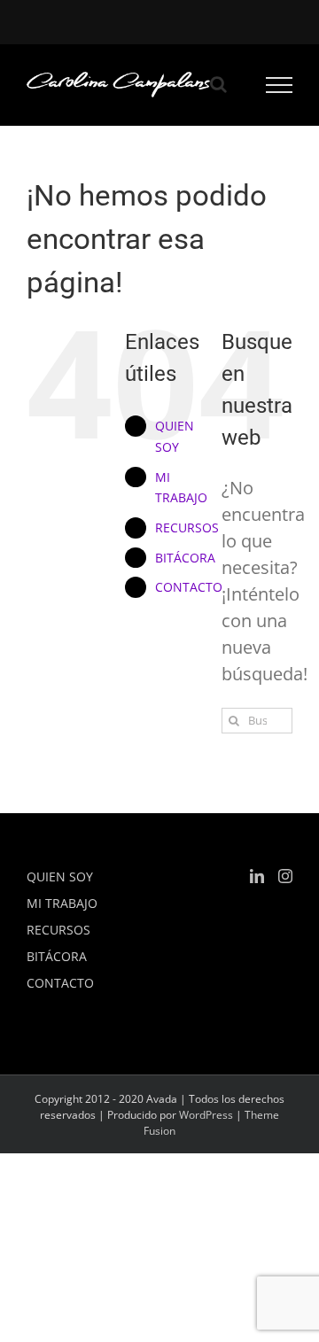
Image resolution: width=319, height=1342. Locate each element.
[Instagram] (285, 876)
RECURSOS (187, 527)
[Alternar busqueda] (218, 84)
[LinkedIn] (257, 876)
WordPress (206, 1114)
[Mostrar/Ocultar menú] (279, 85)
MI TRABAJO (62, 903)
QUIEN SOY (60, 876)
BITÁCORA (185, 557)
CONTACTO (188, 586)
